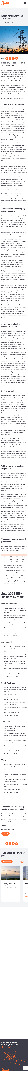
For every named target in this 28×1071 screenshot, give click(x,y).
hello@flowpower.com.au (7, 829)
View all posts (7, 861)
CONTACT (5, 833)
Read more (6, 893)
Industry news (5, 11)
